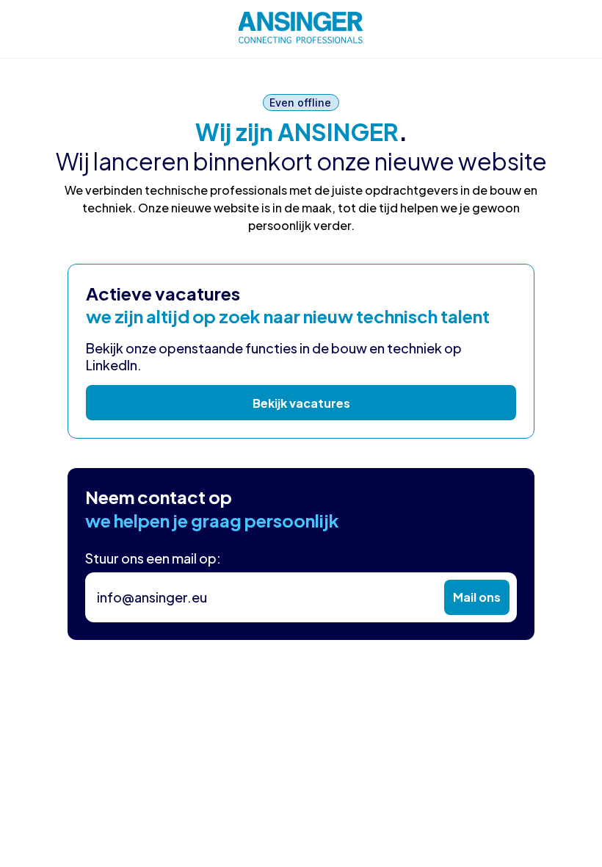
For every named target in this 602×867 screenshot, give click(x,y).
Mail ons (477, 597)
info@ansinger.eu (152, 597)
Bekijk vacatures (301, 403)
